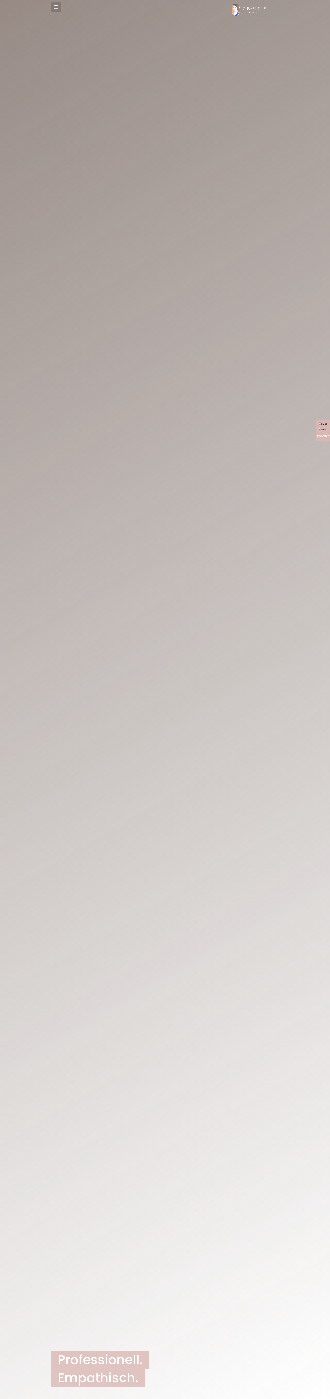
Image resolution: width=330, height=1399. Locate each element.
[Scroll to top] (324, 1393)
